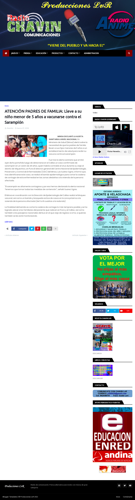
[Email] (49, 229)
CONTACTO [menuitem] (73, 53)
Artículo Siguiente (79, 235)
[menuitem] (6, 53)
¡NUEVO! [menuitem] (14, 53)
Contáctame (127, 497)
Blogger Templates (10, 497)
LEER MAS (9, 221)
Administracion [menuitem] (91, 53)
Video (95, 113)
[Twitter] (31, 229)
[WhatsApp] (43, 229)
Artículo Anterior (12, 235)
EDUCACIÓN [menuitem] (41, 53)
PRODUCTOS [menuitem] (57, 53)
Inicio (7, 106)
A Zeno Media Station (101, 157)
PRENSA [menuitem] (27, 53)
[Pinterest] (37, 229)
